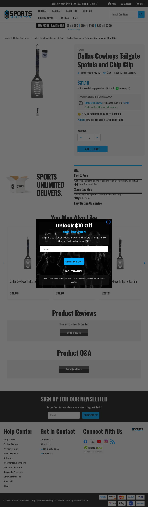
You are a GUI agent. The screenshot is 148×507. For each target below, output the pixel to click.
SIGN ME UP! (74, 261)
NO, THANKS (74, 271)
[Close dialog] (108, 222)
